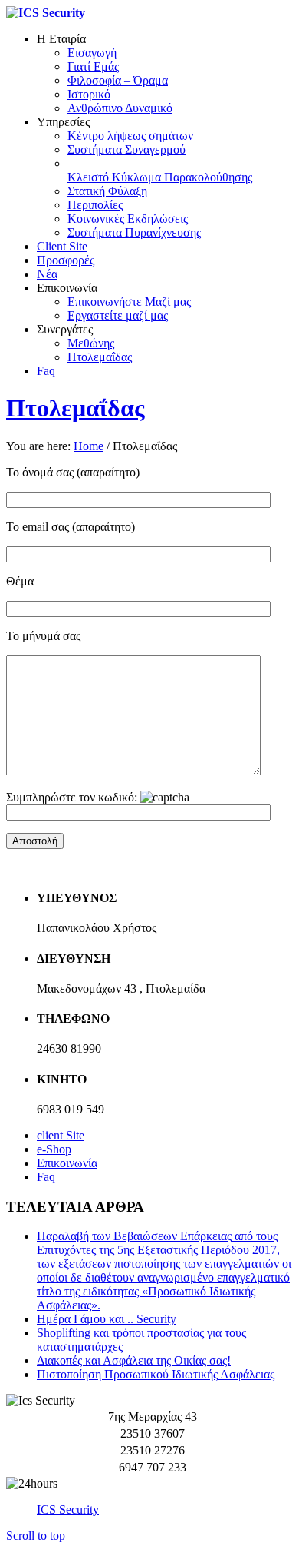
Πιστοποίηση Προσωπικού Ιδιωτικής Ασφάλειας (155, 1374)
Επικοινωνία (67, 1162)
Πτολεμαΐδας (75, 408)
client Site (60, 1135)
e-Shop (54, 1149)
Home (89, 446)
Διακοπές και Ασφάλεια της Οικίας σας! (134, 1360)
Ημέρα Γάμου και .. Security (106, 1318)
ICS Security (68, 1509)
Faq (46, 1176)
